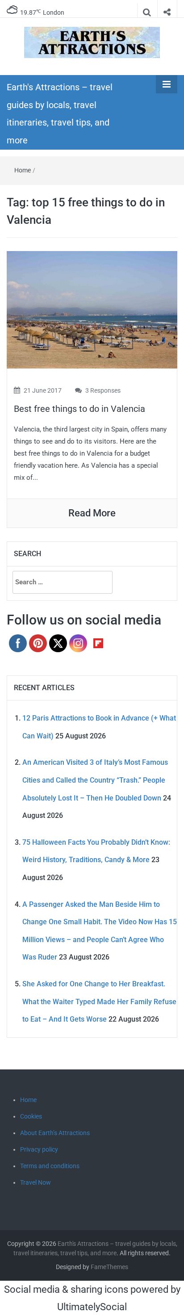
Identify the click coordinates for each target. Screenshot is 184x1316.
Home (22, 170)
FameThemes (109, 1266)
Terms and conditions (49, 1165)
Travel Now (35, 1182)
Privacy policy (39, 1149)
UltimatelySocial (92, 1306)
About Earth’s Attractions (55, 1132)
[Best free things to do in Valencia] (92, 309)
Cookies (31, 1116)
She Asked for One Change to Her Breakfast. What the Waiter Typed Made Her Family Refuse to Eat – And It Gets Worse (99, 1001)
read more (92, 513)
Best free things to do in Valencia (79, 408)
